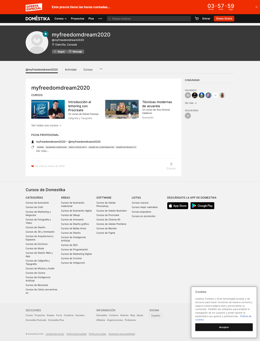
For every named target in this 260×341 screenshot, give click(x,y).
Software (103, 197)
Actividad (70, 69)
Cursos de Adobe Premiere (111, 223)
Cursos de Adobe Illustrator (111, 210)
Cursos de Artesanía (72, 219)
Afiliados (100, 320)
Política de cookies (97, 334)
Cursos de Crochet (71, 258)
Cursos (88, 69)
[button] (100, 18)
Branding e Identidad (56, 147)
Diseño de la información (101, 147)
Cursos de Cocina (35, 272)
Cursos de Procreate (107, 215)
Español (155, 315)
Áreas (65, 197)
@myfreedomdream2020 (42, 69)
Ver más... (42, 151)
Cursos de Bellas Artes (73, 228)
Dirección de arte (78, 147)
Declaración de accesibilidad (122, 334)
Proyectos (77, 18)
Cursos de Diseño (35, 227)
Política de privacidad (76, 334)
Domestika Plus (56, 320)
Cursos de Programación (74, 249)
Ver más (191, 103)
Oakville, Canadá (66, 44)
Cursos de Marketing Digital (76, 253)
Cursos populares (141, 211)
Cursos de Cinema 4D (108, 219)
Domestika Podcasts (36, 320)
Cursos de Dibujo (70, 215)
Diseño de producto (126, 147)
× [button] (256, 7)
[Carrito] (197, 18)
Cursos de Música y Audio (40, 268)
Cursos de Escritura (36, 244)
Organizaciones (115, 320)
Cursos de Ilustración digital (76, 210)
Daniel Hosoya (90, 113)
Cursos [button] (59, 18)
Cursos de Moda (35, 248)
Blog (132, 315)
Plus (91, 18)
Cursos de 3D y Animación (40, 231)
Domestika (101, 315)
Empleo (50, 315)
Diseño (40, 147)
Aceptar (224, 327)
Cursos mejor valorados (145, 207)
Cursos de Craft (34, 207)
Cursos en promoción (143, 216)
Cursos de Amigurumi (73, 262)
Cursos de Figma (105, 232)
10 (188, 95)
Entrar (206, 18)
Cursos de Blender (106, 228)
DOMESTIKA (38, 18)
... (101, 67)
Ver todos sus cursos (45, 125)
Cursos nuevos (140, 202)
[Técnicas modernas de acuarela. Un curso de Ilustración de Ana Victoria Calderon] (122, 109)
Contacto (113, 315)
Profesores (130, 320)
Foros (59, 315)
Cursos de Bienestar (37, 285)
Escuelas (80, 315)
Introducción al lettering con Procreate (79, 106)
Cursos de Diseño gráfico (75, 223)
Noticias (124, 315)
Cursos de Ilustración (37, 202)
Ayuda (140, 315)
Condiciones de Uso (55, 334)
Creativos (69, 315)
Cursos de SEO (69, 245)
